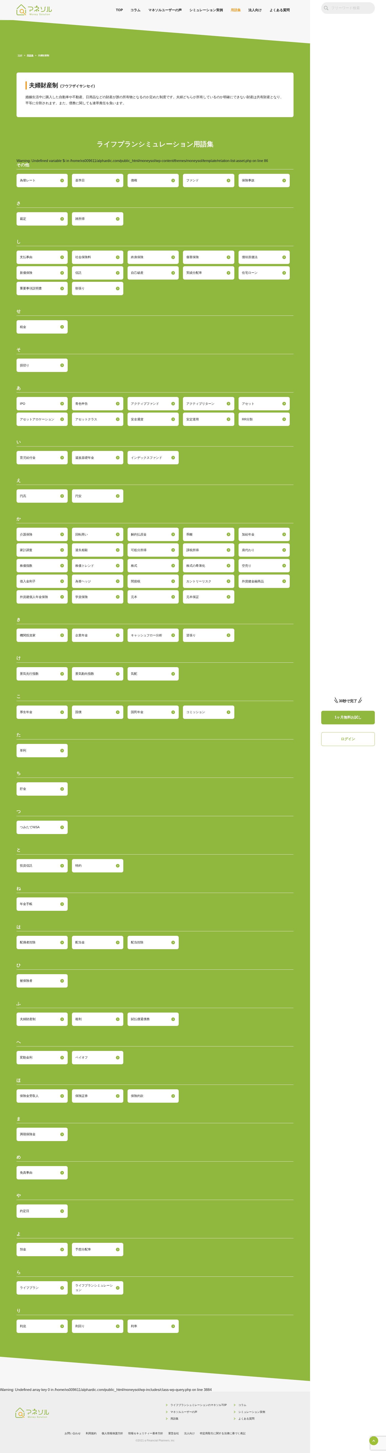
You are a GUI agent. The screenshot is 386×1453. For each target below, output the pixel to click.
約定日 (24, 1211)
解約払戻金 (139, 534)
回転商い (81, 534)
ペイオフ (81, 1057)
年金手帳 (26, 904)
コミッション (195, 712)
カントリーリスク (198, 581)
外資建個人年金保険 (34, 597)
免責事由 (26, 1172)
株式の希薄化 (195, 565)
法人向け (255, 10)
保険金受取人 (29, 1096)
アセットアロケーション (37, 419)
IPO (22, 403)
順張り (80, 288)
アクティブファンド (145, 403)
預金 (23, 1249)
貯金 (23, 789)
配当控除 (137, 942)
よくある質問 (280, 10)
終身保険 (137, 257)
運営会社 (173, 1433)
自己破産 (137, 273)
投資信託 (26, 865)
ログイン (348, 739)
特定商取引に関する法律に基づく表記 (222, 1433)
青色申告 (81, 403)
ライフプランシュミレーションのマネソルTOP (198, 1405)
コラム (135, 10)
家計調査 (26, 550)
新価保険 (26, 273)
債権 (134, 180)
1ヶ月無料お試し (348, 717)
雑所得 (80, 219)
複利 (78, 1019)
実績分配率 (194, 273)
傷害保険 (192, 257)
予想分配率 (83, 1249)
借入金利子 (28, 581)
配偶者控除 (28, 942)
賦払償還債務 (140, 1019)
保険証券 (81, 1096)
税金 (23, 327)
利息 (23, 1326)
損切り (24, 365)
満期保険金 (28, 1134)
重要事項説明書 (31, 288)
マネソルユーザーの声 (165, 10)
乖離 (189, 534)
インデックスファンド (146, 457)
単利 (23, 750)
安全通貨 (137, 419)
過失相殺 (81, 550)
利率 (134, 1326)
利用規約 (91, 1433)
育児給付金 (28, 457)
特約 (78, 865)
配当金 (80, 942)
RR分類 (247, 419)
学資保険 (81, 597)
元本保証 (192, 597)
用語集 (236, 10)
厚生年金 (26, 712)
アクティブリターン (200, 403)
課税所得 (192, 550)
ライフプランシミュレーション (94, 1288)
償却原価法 (250, 257)
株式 (134, 565)
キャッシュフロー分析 (146, 635)
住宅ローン (250, 273)
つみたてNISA (30, 827)
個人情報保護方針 (112, 1433)
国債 (78, 712)
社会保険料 (83, 257)
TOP (119, 10)
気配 (134, 673)
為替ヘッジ (83, 581)
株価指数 (26, 565)
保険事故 (248, 180)
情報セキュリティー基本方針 (145, 1433)
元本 (134, 597)
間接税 (135, 581)
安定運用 (192, 419)
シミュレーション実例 (206, 10)
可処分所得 (139, 550)
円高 (23, 496)
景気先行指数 (29, 673)
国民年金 (137, 712)
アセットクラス (86, 419)
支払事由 (26, 257)
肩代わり (248, 550)
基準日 (80, 180)
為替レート (28, 180)
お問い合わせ (73, 1433)
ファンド (192, 180)
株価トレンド (84, 565)
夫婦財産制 (28, 1019)
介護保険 (26, 534)
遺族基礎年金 (84, 457)
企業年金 (81, 635)
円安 (78, 496)
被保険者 (26, 980)
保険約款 (137, 1096)
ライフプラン (29, 1287)
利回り (80, 1326)
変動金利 (26, 1057)
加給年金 (248, 534)
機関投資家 (28, 635)
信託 (78, 273)
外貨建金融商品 (253, 581)
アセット (248, 403)
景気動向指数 (84, 673)
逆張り (191, 635)
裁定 (23, 219)
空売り (246, 565)
